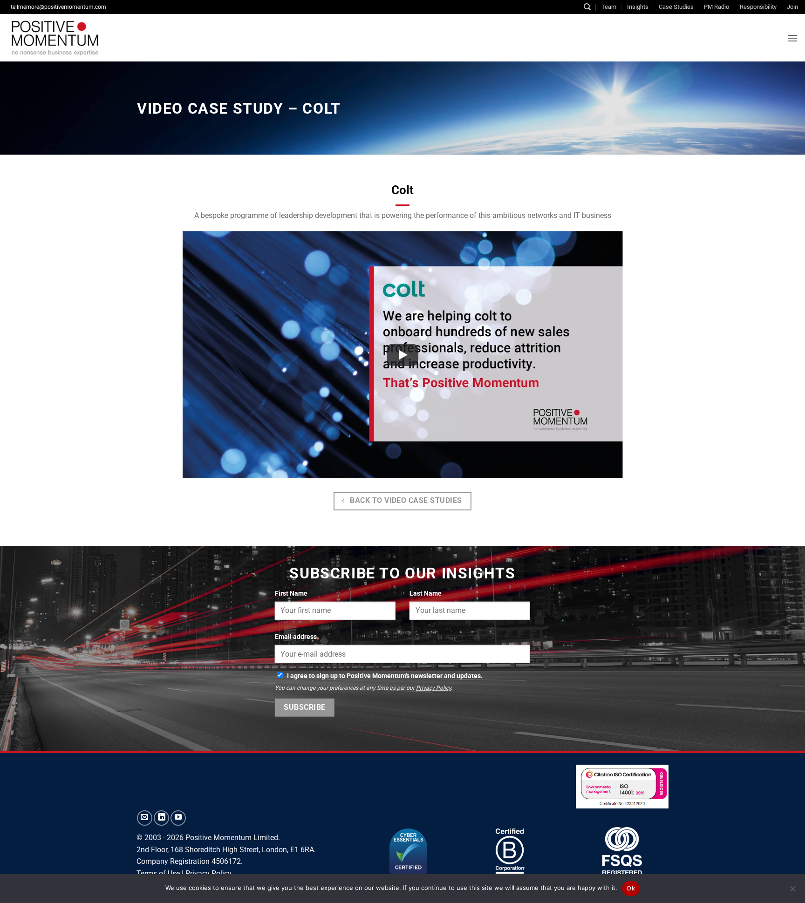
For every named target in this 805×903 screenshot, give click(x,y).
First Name (291, 593)
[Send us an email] (144, 818)
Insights (637, 6)
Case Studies (676, 6)
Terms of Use (158, 873)
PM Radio (716, 6)
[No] (792, 891)
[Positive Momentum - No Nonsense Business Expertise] (123, 37)
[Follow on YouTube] (178, 818)
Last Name (425, 593)
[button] (792, 38)
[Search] (587, 7)
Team (608, 6)
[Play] (402, 355)
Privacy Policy (433, 688)
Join (792, 6)
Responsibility (758, 6)
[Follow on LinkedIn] (161, 818)
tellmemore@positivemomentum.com (58, 7)
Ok (631, 888)
